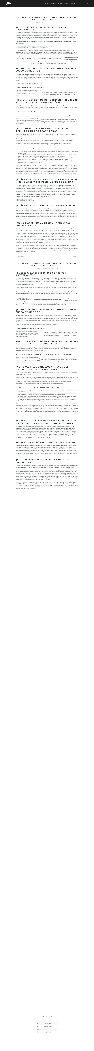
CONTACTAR (73, 3)
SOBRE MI (66, 3)
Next (75, 256)
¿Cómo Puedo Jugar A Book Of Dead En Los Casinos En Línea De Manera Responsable (36, 324)
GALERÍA (60, 3)
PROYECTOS (53, 3)
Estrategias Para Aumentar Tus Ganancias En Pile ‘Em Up (29, 83)
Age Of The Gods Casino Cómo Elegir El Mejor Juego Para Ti (30, 111)
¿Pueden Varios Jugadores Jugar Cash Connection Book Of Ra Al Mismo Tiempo (35, 46)
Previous (20, 256)
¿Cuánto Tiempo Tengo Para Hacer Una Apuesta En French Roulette (32, 47)
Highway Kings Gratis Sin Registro (24, 199)
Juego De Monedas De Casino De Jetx (25, 200)
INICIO (47, 3)
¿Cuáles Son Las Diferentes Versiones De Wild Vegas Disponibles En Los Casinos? (35, 416)
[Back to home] (8, 3)
